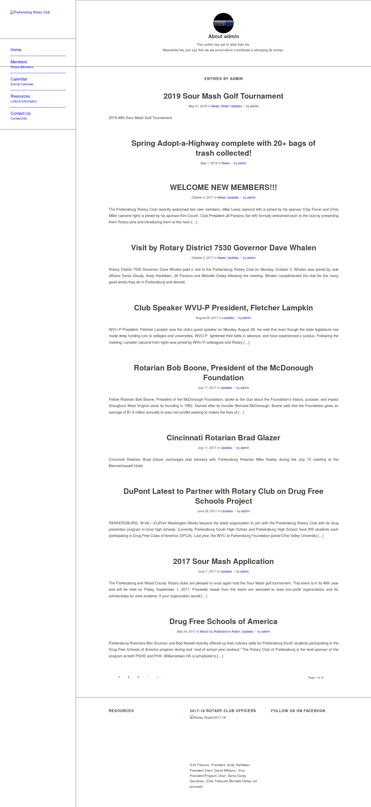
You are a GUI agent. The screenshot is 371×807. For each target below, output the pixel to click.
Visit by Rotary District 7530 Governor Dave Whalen (223, 247)
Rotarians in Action (227, 631)
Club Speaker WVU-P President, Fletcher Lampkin (223, 307)
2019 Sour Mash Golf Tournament (223, 95)
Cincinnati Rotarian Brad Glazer (223, 437)
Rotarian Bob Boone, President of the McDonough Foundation (223, 372)
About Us (206, 631)
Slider (225, 106)
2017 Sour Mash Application (223, 560)
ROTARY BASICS (129, 745)
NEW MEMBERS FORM (136, 732)
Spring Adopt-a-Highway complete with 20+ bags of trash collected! (223, 147)
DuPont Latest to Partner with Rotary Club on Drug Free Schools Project (223, 495)
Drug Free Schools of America (223, 620)
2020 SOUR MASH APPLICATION (133, 761)
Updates (236, 106)
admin (254, 106)
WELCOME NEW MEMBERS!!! (223, 186)
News (215, 106)
